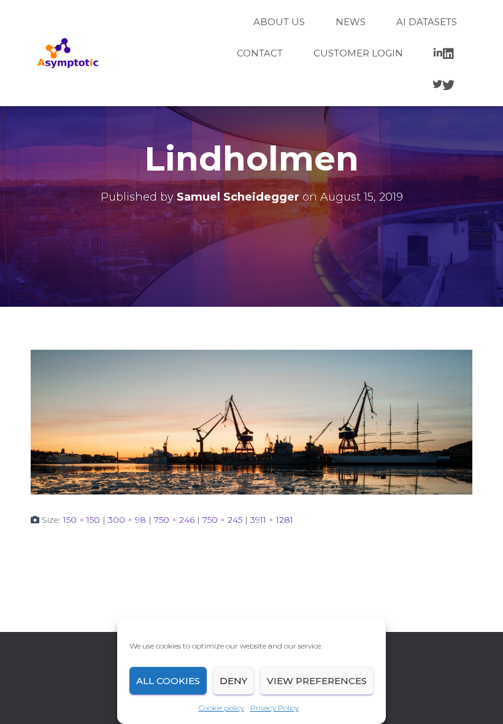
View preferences (317, 681)
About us (279, 22)
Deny (233, 681)
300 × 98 (127, 519)
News (351, 22)
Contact (260, 53)
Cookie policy (221, 707)
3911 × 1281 (271, 519)
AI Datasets (426, 22)
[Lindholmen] (251, 421)
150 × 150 (81, 519)
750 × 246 (174, 519)
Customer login (358, 53)
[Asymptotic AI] (67, 53)
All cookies (168, 681)
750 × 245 (222, 519)
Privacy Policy (274, 707)
